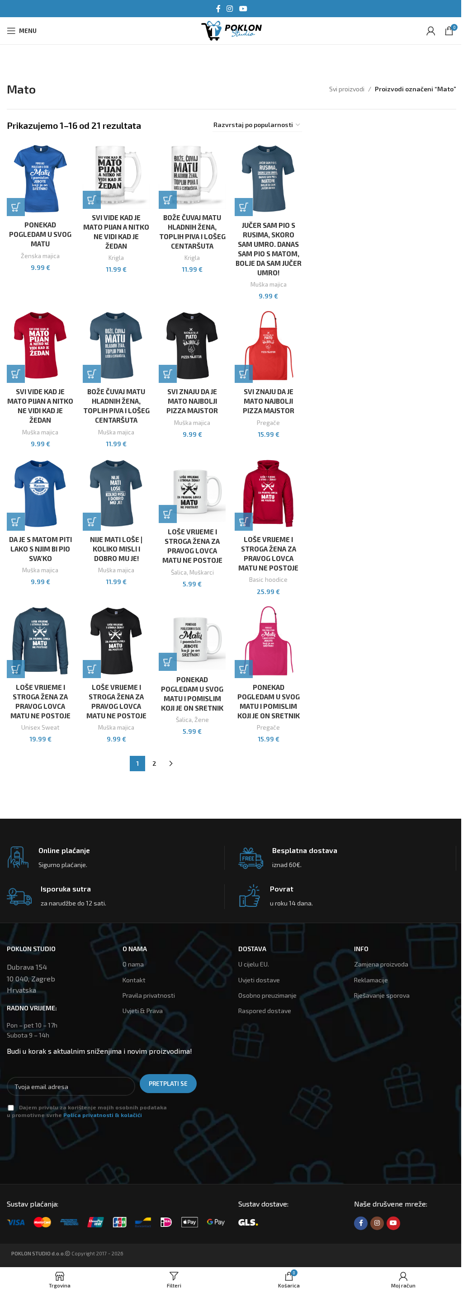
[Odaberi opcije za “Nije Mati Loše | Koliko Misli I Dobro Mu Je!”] (92, 522)
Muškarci (201, 572)
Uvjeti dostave (259, 980)
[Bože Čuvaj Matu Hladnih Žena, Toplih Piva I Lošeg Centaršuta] (192, 174)
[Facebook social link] (218, 8)
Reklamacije (371, 980)
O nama (133, 964)
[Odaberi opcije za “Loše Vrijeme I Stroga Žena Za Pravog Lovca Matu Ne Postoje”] (244, 522)
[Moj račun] (431, 31)
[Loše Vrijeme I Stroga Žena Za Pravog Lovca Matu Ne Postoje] (192, 489)
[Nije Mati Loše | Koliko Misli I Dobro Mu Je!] (116, 493)
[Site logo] (231, 29)
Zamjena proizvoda (381, 964)
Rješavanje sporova (382, 995)
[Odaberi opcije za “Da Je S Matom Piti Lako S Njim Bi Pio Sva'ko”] (16, 522)
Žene (201, 719)
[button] (92, 200)
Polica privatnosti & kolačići (102, 1115)
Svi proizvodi (346, 89)
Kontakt (134, 980)
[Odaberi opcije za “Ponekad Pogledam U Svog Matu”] (16, 207)
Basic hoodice (268, 579)
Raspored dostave (264, 1010)
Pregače (268, 422)
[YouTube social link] (243, 8)
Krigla (116, 257)
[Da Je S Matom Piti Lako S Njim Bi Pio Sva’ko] (40, 493)
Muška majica (268, 284)
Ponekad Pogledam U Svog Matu (40, 234)
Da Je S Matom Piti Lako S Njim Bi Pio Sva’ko (40, 548)
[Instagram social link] (230, 8)
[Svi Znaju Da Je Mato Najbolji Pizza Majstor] (192, 345)
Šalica (179, 572)
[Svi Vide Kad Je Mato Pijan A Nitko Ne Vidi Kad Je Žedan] (116, 174)
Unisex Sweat (40, 727)
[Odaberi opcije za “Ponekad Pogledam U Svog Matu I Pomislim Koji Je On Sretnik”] (244, 669)
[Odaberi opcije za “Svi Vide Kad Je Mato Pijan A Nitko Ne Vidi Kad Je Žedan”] (16, 374)
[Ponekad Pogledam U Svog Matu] (40, 178)
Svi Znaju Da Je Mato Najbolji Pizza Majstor (192, 401)
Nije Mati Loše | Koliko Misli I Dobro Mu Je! (116, 548)
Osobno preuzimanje (267, 995)
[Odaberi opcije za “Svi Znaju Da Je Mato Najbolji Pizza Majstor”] (168, 374)
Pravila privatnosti (149, 995)
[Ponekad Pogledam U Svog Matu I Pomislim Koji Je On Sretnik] (192, 637)
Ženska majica (40, 255)
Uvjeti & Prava (143, 1010)
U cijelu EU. (253, 964)
